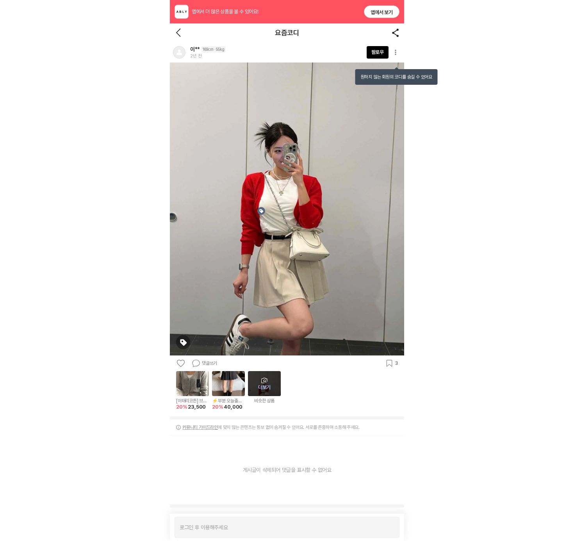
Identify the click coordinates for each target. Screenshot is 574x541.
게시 (389, 527)
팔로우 (377, 52)
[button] (179, 52)
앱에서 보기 (382, 12)
